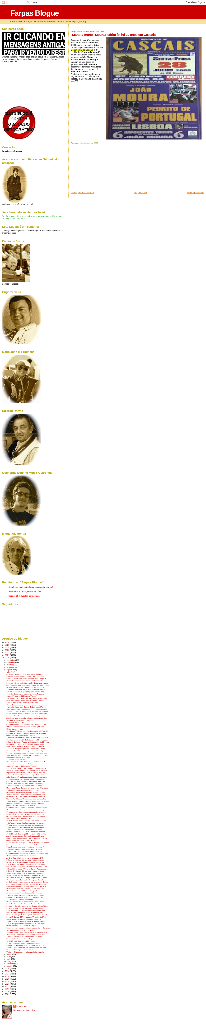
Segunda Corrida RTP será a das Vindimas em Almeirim (27, 711)
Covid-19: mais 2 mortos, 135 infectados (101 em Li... (26, 834)
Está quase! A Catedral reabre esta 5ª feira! (22, 790)
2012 (7, 986)
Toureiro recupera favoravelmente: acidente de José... (26, 794)
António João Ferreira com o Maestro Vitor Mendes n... (26, 768)
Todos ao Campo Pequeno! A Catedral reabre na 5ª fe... (27, 770)
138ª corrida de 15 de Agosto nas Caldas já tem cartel (26, 698)
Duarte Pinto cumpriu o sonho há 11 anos (21, 950)
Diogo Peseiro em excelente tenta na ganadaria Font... (26, 847)
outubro (10, 665)
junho (9, 954)
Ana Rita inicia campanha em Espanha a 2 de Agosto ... (27, 884)
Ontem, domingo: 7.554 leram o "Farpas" (21, 840)
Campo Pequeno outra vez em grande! (21, 930)
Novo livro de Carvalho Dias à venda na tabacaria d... (26, 762)
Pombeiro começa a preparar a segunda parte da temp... (27, 753)
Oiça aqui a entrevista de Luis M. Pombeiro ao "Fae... (26, 773)
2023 (7, 650)
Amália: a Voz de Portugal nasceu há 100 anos (24, 786)
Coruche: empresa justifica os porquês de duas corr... (26, 781)
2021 (7, 655)
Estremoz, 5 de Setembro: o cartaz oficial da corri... (25, 897)
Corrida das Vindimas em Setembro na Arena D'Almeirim (27, 731)
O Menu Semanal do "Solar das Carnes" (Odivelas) (25, 727)
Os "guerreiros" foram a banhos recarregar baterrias (25, 816)
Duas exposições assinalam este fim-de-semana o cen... (27, 683)
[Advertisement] (95, 169)
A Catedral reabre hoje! (15, 722)
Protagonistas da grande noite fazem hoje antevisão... (26, 779)
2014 (7, 981)
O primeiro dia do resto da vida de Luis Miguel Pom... (26, 707)
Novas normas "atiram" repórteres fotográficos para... (26, 875)
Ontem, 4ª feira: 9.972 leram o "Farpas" (21, 735)
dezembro (11, 660)
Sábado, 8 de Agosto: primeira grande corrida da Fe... (26, 748)
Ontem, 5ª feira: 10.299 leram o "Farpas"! (21, 926)
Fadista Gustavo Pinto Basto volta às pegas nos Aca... (26, 886)
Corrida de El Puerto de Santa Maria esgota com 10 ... (26, 744)
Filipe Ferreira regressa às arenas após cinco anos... (25, 746)
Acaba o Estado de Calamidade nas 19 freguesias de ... (27, 827)
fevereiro (10, 964)
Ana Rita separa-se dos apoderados (19, 899)
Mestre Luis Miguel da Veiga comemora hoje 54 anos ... (27, 788)
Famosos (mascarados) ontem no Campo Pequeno (25, 676)
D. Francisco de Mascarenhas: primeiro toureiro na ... (26, 862)
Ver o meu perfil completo (24, 1010)
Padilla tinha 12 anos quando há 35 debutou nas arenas (27, 842)
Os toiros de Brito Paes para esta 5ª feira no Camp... (26, 810)
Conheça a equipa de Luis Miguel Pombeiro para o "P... (27, 915)
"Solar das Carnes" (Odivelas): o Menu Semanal (24, 849)
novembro (11, 663)
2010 (7, 992)
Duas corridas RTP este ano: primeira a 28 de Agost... (26, 751)
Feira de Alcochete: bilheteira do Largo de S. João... (25, 775)
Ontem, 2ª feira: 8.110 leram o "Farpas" (21, 805)
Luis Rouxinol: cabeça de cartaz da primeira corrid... (25, 913)
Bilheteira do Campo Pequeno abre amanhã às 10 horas (27, 742)
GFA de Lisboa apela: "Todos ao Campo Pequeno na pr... (27, 869)
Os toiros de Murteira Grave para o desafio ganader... (26, 792)
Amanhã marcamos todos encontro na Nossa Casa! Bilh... (28, 738)
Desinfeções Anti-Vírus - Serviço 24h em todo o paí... (26, 687)
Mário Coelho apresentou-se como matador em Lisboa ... (27, 838)
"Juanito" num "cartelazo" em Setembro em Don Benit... (27, 947)
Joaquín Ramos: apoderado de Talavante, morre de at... (27, 764)
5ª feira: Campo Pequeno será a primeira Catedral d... (26, 832)
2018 (7, 971)
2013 (7, 984)
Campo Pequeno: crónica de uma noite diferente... (25, 681)
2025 (7, 645)
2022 (7, 652)
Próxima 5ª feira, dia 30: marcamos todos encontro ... (26, 860)
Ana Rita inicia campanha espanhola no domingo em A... (27, 685)
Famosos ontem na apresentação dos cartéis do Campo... (28, 928)
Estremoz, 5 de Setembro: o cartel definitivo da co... (25, 945)
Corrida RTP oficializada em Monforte (20, 720)
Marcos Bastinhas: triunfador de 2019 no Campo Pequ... (27, 709)
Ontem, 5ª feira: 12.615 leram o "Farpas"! (21, 696)
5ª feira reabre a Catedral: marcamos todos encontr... (26, 797)
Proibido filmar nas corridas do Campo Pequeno (24, 943)
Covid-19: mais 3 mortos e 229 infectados (21, 941)
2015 (7, 979)
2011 (7, 989)
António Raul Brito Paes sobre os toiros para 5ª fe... (25, 858)
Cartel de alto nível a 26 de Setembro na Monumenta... (27, 740)
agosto (10, 670)
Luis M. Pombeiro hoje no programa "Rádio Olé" (24, 919)
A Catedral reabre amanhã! (16, 759)
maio (9, 957)
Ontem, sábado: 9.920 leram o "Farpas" (21, 856)
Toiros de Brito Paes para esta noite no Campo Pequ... (26, 716)
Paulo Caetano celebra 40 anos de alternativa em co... (26, 904)
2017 (7, 974)
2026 (7, 642)
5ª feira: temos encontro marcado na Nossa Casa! (25, 825)
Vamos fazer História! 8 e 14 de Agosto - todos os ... (25, 873)
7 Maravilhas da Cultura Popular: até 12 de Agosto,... (26, 895)
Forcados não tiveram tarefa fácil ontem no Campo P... (26, 679)
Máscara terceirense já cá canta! (18, 757)
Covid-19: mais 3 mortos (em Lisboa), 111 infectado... (26, 784)
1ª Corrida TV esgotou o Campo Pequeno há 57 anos (26, 878)
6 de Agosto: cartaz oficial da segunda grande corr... (25, 823)
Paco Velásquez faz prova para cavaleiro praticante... (26, 910)
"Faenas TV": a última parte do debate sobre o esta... (26, 934)
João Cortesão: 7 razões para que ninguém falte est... (26, 777)
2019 (7, 969)
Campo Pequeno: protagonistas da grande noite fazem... (27, 853)
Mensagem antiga (195, 192)
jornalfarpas (21, 1006)
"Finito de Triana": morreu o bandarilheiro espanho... (26, 952)
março (9, 961)
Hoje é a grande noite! (14, 729)
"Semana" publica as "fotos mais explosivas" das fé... (26, 799)
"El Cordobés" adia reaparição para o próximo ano (25, 692)
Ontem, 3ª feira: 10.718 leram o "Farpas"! (21, 766)
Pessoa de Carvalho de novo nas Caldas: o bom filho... (27, 906)
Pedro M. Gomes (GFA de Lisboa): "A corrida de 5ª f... (26, 917)
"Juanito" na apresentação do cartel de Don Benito (25, 921)
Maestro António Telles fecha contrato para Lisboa (25, 902)
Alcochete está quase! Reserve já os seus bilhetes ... (26, 836)
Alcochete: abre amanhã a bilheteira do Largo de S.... (26, 718)
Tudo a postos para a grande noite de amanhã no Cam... (27, 755)
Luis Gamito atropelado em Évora (18, 819)
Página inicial (140, 192)
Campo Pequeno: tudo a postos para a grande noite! (26, 724)
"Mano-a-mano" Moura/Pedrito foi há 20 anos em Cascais (27, 801)
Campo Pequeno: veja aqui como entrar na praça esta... (27, 705)
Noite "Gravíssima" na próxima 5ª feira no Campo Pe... (26, 700)
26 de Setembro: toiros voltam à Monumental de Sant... (27, 821)
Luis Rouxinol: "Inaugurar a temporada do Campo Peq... (27, 867)
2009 (7, 994)
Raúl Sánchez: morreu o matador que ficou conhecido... (27, 713)
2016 (7, 976)
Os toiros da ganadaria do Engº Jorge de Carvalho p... (26, 880)
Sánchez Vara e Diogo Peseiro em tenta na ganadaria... (27, 932)
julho (9, 672)
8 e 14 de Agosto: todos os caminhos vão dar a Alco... (26, 864)
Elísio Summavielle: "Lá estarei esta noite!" (22, 703)
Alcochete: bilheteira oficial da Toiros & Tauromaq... (25, 674)
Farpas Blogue (34, 13)
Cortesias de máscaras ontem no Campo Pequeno (25, 694)
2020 (7, 658)
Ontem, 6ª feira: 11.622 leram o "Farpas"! (21, 891)
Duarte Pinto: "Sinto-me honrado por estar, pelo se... (26, 939)
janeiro (10, 966)
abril (9, 959)
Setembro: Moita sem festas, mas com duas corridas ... (26, 690)
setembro (11, 667)
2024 (7, 647)
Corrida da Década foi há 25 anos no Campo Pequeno (26, 807)
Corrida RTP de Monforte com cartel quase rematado (26, 733)
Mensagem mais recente (82, 192)
